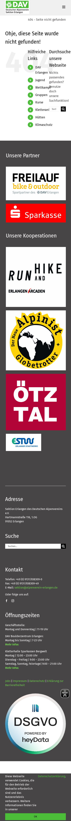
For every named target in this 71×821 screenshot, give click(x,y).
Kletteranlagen (45, 110)
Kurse (39, 102)
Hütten (40, 117)
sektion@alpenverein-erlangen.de (36, 587)
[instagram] (12, 600)
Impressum (20, 681)
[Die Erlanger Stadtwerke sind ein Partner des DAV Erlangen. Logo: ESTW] (23, 435)
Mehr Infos (12, 644)
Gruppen (41, 95)
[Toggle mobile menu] (64, 7)
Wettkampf (43, 87)
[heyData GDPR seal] (35, 723)
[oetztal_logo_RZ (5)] (36, 375)
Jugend (40, 80)
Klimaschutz (43, 125)
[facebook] (6, 600)
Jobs (8, 681)
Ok (35, 816)
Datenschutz (37, 681)
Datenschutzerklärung (51, 776)
